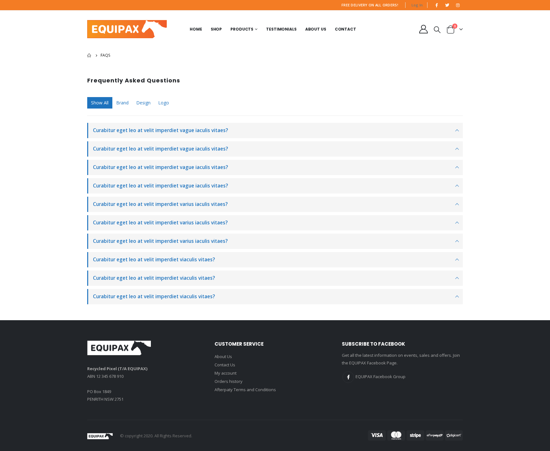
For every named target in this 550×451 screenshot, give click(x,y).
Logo (163, 103)
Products (241, 29)
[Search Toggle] (437, 29)
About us (315, 29)
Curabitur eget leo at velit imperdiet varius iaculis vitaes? (160, 204)
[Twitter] (447, 5)
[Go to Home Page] (89, 55)
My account (225, 373)
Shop (216, 29)
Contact (345, 29)
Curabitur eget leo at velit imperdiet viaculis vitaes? (154, 259)
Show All (100, 103)
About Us (223, 356)
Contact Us (225, 365)
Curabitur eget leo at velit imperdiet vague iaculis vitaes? (160, 130)
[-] (127, 29)
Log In (417, 5)
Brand (122, 103)
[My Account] (423, 29)
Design (143, 103)
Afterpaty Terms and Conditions (245, 389)
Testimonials (281, 29)
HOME (196, 29)
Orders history (229, 381)
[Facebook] (436, 5)
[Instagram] (458, 5)
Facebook (348, 377)
